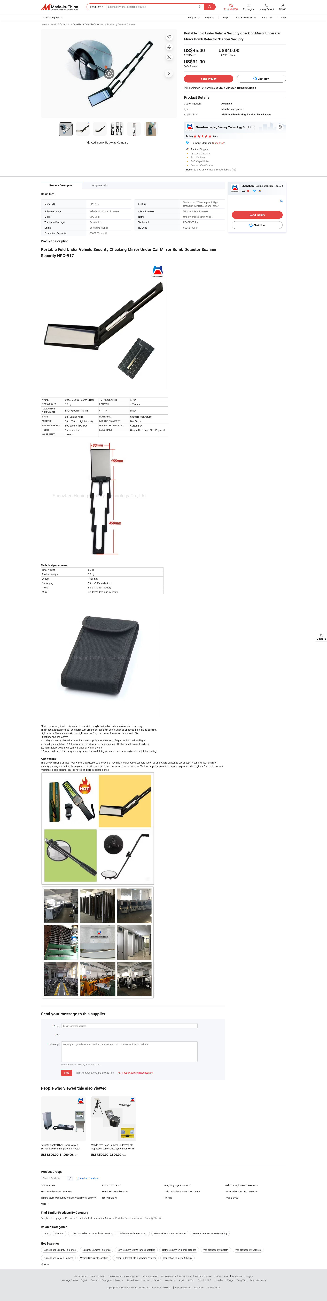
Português (107, 1280)
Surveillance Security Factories (60, 1249)
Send (66, 1072)
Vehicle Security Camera (248, 1249)
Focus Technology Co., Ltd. (141, 1287)
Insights (249, 1276)
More (44, 1264)
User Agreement (182, 1287)
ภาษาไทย (219, 1280)
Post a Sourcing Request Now (135, 1072)
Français (119, 1280)
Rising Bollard (109, 1197)
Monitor (59, 1233)
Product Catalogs (88, 1178)
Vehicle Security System (215, 1249)
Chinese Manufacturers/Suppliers (123, 1276)
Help (225, 17)
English (84, 1280)
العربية (181, 1280)
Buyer (208, 17)
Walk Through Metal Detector (240, 1185)
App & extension (244, 17)
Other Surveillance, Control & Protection (91, 1233)
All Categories (52, 17)
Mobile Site (237, 1276)
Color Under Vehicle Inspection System (135, 1258)
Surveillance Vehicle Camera (58, 1258)
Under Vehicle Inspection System (181, 1191)
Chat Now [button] (263, 78)
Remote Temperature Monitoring (210, 1233)
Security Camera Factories (97, 1249)
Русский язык (133, 1280)
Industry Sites (185, 1276)
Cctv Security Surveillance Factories (136, 1249)
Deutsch (157, 1280)
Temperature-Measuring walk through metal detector (69, 1197)
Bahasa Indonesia (258, 1280)
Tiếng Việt (241, 1280)
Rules (284, 17)
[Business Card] (281, 200)
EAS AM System (110, 1185)
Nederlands (170, 1280)
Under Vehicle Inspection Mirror (241, 1191)
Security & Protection (59, 24)
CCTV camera (48, 1185)
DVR (46, 1233)
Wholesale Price (168, 1276)
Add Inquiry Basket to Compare (109, 142)
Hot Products (80, 1276)
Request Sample (246, 87)
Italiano (146, 1280)
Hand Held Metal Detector (115, 1191)
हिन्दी (209, 1280)
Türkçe (230, 1280)
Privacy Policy (214, 1287)
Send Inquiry (208, 78)
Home (43, 24)
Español (94, 1280)
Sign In (189, 169)
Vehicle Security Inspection (94, 1258)
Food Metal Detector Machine (56, 1191)
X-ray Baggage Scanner (176, 1185)
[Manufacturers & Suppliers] (59, 7)
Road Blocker (232, 1197)
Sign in (282, 9)
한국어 (191, 1280)
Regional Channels (203, 1276)
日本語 (201, 1280)
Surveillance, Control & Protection (88, 24)
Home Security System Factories (179, 1249)
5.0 (244, 190)
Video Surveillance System (133, 1233)
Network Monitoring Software (169, 1233)
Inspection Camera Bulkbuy (177, 1258)
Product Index (222, 1276)
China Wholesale (149, 1276)
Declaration (198, 1287)
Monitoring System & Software (121, 24)
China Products (97, 1276)
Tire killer (168, 1197)
